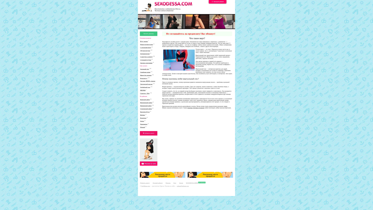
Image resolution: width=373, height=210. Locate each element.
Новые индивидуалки (146, 44)
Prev (140, 21)
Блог (174, 183)
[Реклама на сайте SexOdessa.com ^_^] (162, 177)
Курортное (143, 118)
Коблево (142, 115)
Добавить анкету (149, 133)
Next (232, 21)
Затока (142, 121)
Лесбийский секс (145, 87)
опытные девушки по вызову (195, 108)
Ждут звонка (144, 41)
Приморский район (146, 105)
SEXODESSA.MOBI (192, 183)
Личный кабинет (218, 1)
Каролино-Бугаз (145, 112)
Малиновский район (146, 102)
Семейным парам (145, 72)
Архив (181, 183)
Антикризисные (145, 53)
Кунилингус (143, 78)
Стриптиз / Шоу (145, 93)
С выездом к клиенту (146, 57)
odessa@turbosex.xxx (183, 186)
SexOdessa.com (145, 186)
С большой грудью (145, 60)
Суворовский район (146, 109)
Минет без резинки (146, 75)
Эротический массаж (146, 84)
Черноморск (143, 124)
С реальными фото (145, 47)
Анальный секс (144, 69)
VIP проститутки (145, 50)
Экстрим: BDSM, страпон (147, 81)
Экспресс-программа (146, 63)
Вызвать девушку (149, 33)
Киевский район (145, 99)
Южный (142, 127)
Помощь (168, 183)
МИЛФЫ (143, 90)
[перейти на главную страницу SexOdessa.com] (173, 5)
